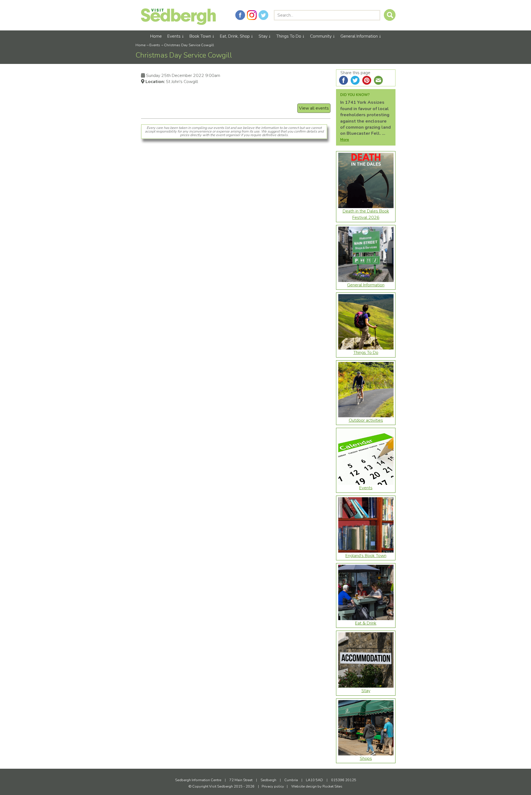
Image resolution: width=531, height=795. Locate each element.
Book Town (200, 36)
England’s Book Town (365, 556)
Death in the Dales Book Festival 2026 (366, 214)
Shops (366, 758)
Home (156, 36)
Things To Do (288, 36)
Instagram (252, 15)
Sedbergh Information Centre (198, 780)
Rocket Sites (332, 786)
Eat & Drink (365, 623)
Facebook (240, 15)
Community (321, 36)
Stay (263, 36)
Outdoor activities (366, 420)
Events (174, 36)
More (344, 139)
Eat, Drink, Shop (235, 36)
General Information (359, 36)
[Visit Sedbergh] (178, 23)
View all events (314, 108)
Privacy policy (273, 786)
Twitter (263, 15)
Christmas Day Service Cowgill (189, 45)
